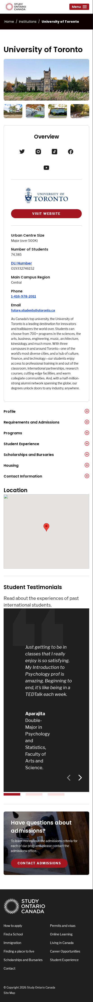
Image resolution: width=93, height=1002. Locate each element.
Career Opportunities (65, 951)
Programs (13, 433)
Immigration (12, 943)
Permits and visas (62, 926)
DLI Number (21, 263)
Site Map (9, 993)
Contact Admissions (39, 863)
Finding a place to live (19, 951)
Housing (11, 465)
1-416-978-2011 (23, 296)
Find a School (13, 934)
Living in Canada (62, 943)
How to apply (13, 926)
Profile (10, 411)
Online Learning (61, 934)
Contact (9, 968)
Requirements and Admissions (31, 422)
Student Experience (21, 443)
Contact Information (23, 476)
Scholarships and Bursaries (29, 454)
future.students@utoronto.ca (33, 310)
